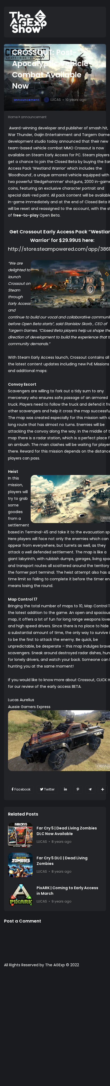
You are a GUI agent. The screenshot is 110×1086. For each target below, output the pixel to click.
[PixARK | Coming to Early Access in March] (20, 895)
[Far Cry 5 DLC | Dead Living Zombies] (20, 865)
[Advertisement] (55, 1029)
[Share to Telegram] (90, 789)
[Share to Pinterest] (77, 789)
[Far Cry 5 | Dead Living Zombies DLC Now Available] (20, 835)
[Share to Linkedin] (65, 789)
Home (13, 117)
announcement (27, 100)
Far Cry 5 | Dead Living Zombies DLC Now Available (67, 830)
